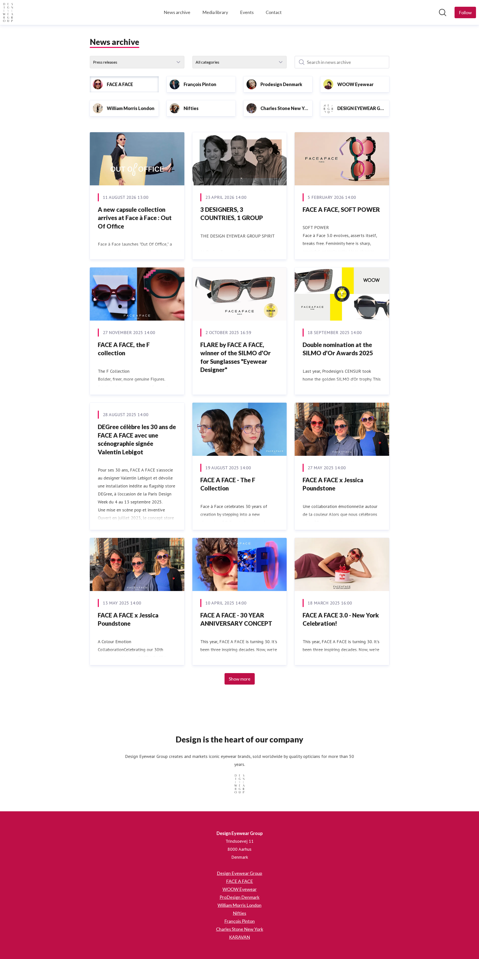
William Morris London (239, 905)
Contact (274, 12)
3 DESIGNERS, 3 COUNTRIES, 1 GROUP (231, 214)
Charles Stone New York (239, 929)
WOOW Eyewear (240, 889)
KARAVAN (239, 937)
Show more (239, 679)
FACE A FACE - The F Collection (227, 484)
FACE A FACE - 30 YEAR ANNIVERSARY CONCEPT (236, 619)
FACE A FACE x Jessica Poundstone (333, 484)
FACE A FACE (239, 881)
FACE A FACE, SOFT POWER (341, 209)
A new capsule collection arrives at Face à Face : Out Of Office (135, 218)
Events (247, 12)
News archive (177, 12)
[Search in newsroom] (443, 12)
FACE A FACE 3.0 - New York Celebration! (341, 619)
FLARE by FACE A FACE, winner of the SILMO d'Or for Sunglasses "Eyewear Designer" (235, 357)
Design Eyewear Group (239, 873)
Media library (215, 12)
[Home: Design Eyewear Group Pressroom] (8, 12)
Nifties (239, 913)
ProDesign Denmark (239, 897)
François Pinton (239, 921)
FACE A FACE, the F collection (124, 349)
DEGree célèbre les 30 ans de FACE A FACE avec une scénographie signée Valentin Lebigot (137, 439)
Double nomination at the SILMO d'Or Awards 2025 (338, 349)
